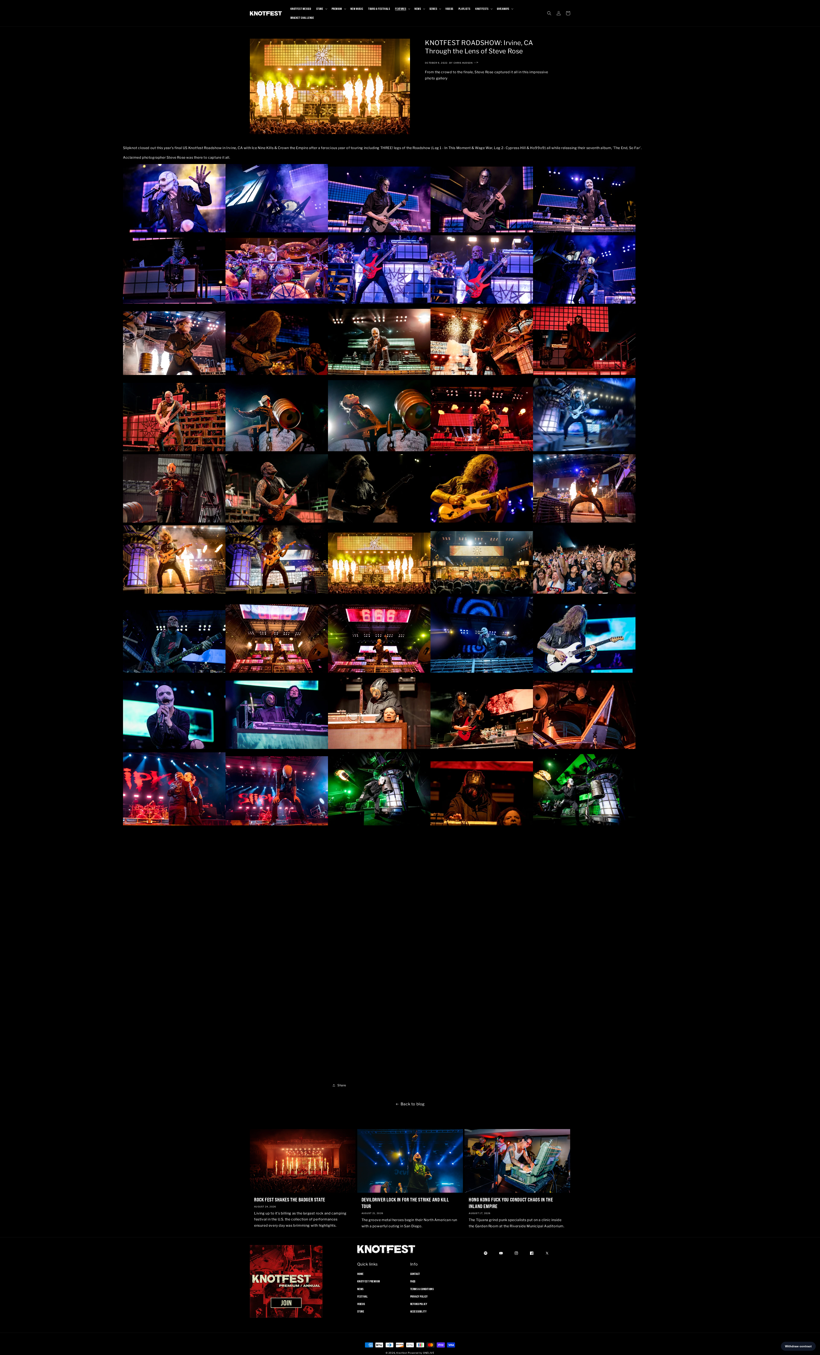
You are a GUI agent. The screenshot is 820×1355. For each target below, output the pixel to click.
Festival (362, 1296)
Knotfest (401, 1352)
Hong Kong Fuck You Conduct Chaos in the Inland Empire (511, 1203)
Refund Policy (418, 1304)
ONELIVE (428, 1352)
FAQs (413, 1281)
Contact (415, 1274)
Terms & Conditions (422, 1289)
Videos (361, 1304)
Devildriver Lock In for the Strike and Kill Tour (405, 1203)
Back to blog (413, 1104)
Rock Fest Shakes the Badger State (289, 1200)
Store (360, 1311)
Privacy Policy (419, 1296)
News (360, 1289)
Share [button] (341, 1085)
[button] (321, 8)
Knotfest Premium (368, 1281)
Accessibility (418, 1311)
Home (360, 1274)
